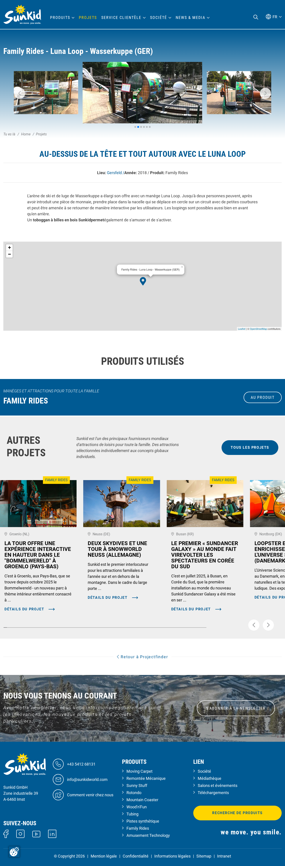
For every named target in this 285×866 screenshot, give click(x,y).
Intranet (224, 856)
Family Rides (137, 828)
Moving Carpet (139, 771)
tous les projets (250, 447)
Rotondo (133, 792)
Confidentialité (136, 856)
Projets (88, 17)
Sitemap (203, 856)
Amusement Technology (148, 835)
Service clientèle (121, 17)
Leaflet (241, 328)
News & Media (190, 17)
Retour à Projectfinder (143, 656)
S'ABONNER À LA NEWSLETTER (236, 708)
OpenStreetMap (258, 328)
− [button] (9, 254)
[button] (19, 93)
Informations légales (172, 856)
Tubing (132, 814)
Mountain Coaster (142, 799)
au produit (263, 397)
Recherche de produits (237, 813)
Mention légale (104, 856)
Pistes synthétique (142, 821)
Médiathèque (209, 778)
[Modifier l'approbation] (14, 851)
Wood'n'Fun (136, 807)
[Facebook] (5, 833)
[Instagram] (20, 833)
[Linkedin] (52, 833)
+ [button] (9, 247)
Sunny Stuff (136, 785)
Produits (60, 17)
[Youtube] (36, 833)
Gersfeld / (115, 172)
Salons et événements (217, 785)
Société (204, 771)
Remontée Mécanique (146, 778)
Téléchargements (213, 792)
